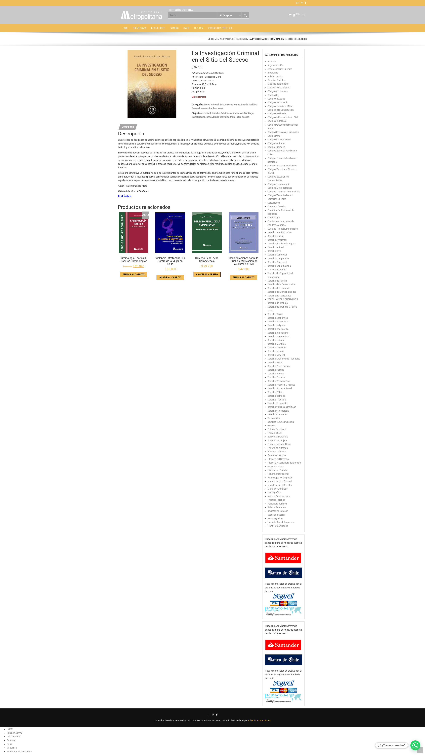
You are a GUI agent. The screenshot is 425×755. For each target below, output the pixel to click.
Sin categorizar (275, 518)
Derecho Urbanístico (277, 403)
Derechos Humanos (277, 414)
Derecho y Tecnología (278, 410)
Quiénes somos (139, 28)
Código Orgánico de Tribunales (283, 132)
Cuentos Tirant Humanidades (282, 228)
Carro (186, 28)
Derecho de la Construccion (281, 284)
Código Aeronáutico (277, 91)
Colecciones (273, 202)
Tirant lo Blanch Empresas (280, 522)
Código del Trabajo (277, 121)
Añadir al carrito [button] (133, 274)
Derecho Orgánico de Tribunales (283, 358)
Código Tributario (276, 147)
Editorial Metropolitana (279, 444)
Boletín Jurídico (275, 76)
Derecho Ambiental (277, 240)
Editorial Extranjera (277, 440)
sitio (239, 117)
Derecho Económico (277, 318)
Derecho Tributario (276, 399)
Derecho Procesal (276, 377)
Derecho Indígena (276, 325)
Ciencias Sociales (276, 80)
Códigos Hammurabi (278, 184)
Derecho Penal (211, 104)
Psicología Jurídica (277, 503)
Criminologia (273, 217)
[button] (415, 745)
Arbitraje (271, 61)
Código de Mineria (276, 113)
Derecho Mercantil (276, 347)
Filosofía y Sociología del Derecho (284, 462)
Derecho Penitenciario (278, 366)
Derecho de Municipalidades (281, 291)
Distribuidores (158, 28)
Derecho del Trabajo (277, 303)
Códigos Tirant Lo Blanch (280, 195)
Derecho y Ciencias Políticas (281, 407)
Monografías (274, 492)
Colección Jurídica (276, 199)
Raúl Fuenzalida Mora (224, 117)
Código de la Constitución (280, 109)
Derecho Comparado (278, 258)
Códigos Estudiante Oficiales (282, 165)
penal (209, 117)
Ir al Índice (124, 196)
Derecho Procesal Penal (279, 388)
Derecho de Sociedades (279, 295)
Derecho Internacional (278, 336)
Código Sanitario (276, 143)
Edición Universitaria (277, 436)
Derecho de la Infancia (278, 288)
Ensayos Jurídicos (276, 451)
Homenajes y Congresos (279, 477)
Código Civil (273, 95)
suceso (245, 117)
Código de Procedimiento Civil (282, 117)
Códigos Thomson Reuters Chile (283, 191)
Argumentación (275, 65)
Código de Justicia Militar (280, 106)
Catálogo (174, 28)
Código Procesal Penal (279, 139)
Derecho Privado (275, 373)
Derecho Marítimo (276, 344)
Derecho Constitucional (279, 266)
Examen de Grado (276, 455)
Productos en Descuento (220, 28)
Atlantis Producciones (259, 720)
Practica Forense (276, 500)
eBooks (271, 425)
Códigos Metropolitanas (279, 187)
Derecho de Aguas (276, 269)
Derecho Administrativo (279, 232)
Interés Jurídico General (279, 481)
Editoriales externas (230, 104)
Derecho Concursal (277, 262)
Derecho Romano (276, 396)
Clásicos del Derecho (278, 83)
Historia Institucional (278, 473)
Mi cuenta (198, 28)
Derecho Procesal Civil (278, 381)
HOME (125, 28)
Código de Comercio (277, 102)
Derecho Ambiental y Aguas (281, 243)
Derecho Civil (274, 251)
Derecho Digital (275, 314)
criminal (207, 113)
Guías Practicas (275, 466)
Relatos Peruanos (276, 507)
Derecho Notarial (276, 355)
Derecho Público (275, 392)
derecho (216, 113)
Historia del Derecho (277, 470)
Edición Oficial (274, 433)
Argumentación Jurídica (279, 69)
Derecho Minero (275, 351)
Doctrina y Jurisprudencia (280, 422)
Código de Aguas (276, 98)
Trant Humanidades (277, 526)
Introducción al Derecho (279, 485)
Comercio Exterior (276, 206)
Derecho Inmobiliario (278, 332)
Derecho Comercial (277, 254)
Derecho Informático (278, 329)
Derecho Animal (275, 247)
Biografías (272, 72)
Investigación (199, 117)
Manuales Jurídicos (277, 488)
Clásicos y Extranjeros (278, 87)
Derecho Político (275, 369)
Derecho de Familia (277, 280)
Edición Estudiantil (276, 429)
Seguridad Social (276, 514)
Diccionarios (273, 418)
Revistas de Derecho (277, 511)
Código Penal (274, 136)
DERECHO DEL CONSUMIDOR (282, 299)
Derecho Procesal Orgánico (281, 384)
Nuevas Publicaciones (233, 39)
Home (214, 39)
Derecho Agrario (275, 236)
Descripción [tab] (128, 126)
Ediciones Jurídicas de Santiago (237, 113)
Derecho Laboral (275, 340)
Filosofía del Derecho (278, 459)
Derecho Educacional (278, 321)
